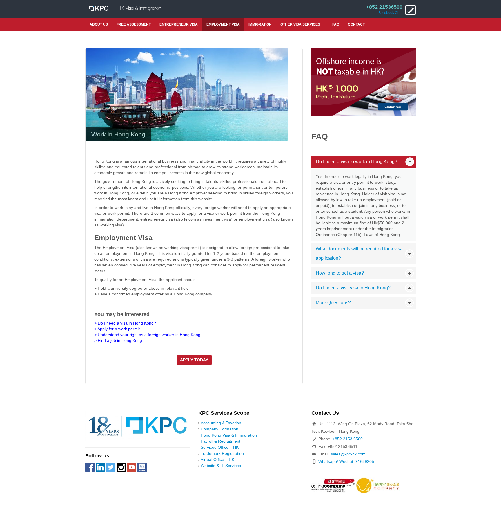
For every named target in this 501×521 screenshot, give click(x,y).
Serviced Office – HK (220, 447)
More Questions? (333, 302)
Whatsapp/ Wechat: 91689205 (346, 461)
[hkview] (187, 94)
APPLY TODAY (194, 360)
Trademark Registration (222, 453)
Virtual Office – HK (217, 459)
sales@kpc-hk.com (348, 454)
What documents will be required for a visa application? (359, 253)
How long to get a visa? (340, 273)
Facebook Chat (390, 13)
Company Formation (219, 429)
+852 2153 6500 (348, 439)
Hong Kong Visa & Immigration (229, 435)
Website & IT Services (221, 465)
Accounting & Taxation (221, 423)
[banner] (363, 82)
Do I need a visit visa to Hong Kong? (353, 287)
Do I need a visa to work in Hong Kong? (356, 161)
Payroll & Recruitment (220, 441)
